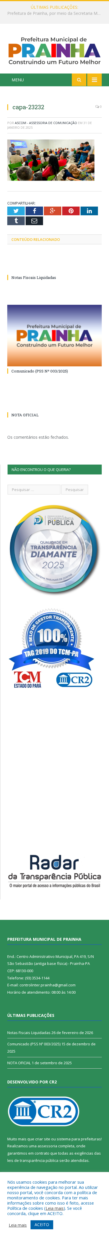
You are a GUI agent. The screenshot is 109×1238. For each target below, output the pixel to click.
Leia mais (55, 1208)
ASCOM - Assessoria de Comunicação (46, 123)
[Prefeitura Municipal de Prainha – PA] (54, 49)
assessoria (47, 1146)
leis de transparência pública (32, 1160)
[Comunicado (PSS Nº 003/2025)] (54, 336)
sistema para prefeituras (79, 1139)
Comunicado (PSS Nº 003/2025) (39, 371)
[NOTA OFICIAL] (54, 404)
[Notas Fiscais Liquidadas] (54, 267)
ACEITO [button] (42, 1224)
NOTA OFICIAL (25, 415)
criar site (42, 1139)
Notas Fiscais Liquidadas (53, 13)
